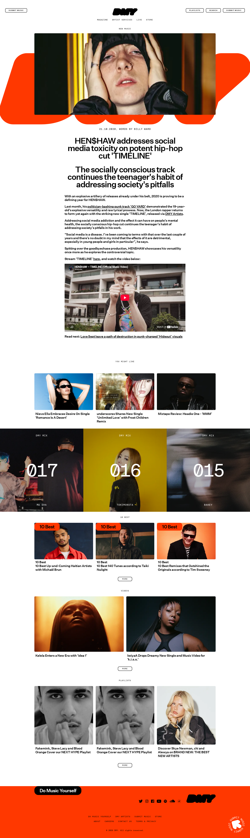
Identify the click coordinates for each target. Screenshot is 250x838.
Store (149, 20)
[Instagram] (146, 801)
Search (213, 10)
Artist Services (122, 20)
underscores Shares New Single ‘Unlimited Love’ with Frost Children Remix (122, 417)
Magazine (102, 20)
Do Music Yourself (99, 816)
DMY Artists (174, 214)
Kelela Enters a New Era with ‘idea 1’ (61, 655)
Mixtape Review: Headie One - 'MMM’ (185, 414)
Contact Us (125, 821)
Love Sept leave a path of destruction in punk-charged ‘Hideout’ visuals (131, 336)
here (96, 259)
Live (139, 20)
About (97, 821)
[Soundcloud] (172, 801)
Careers (109, 821)
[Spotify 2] (165, 801)
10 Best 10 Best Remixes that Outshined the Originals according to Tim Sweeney (184, 566)
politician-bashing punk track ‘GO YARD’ (116, 206)
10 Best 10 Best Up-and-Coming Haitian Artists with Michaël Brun (63, 566)
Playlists (194, 10)
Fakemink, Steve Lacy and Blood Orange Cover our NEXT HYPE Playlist (62, 750)
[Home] (125, 11)
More (125, 579)
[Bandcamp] (179, 801)
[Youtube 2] (159, 801)
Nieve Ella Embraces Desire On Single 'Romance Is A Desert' (62, 415)
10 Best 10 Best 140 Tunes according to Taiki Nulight (123, 566)
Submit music (16, 10)
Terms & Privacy (146, 821)
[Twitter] (141, 801)
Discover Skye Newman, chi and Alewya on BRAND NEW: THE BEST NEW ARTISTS (184, 752)
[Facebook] (152, 801)
